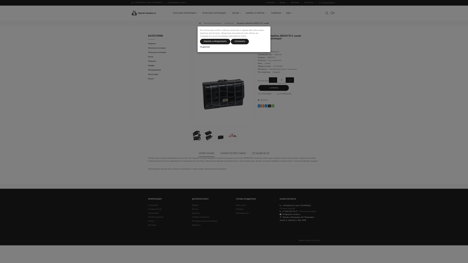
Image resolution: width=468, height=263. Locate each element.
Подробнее (205, 47)
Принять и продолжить (215, 41)
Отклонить (239, 41)
